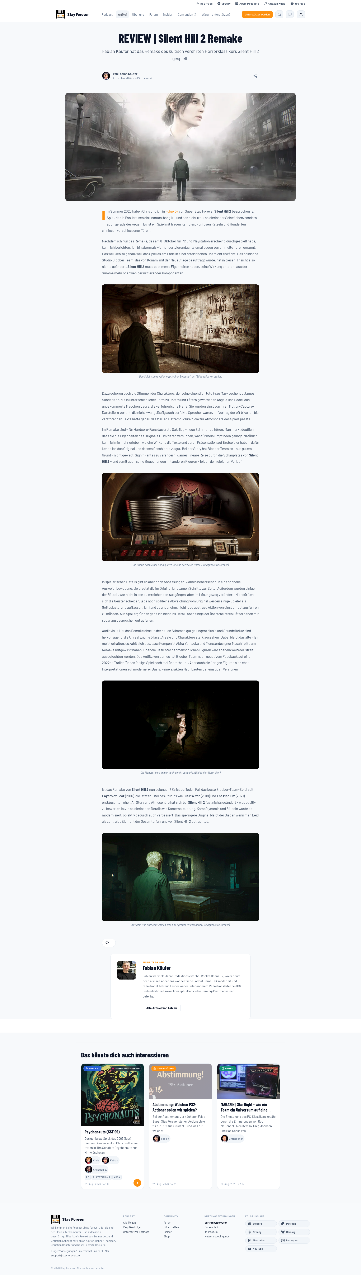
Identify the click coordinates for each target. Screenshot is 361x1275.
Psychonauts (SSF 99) (102, 1131)
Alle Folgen (129, 1222)
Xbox (117, 1177)
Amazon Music (277, 3)
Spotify (225, 3)
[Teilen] (255, 76)
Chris (96, 1160)
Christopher (236, 1138)
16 (107, 1184)
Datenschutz (212, 1227)
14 (243, 1184)
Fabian (114, 1160)
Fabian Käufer (157, 967)
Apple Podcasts (249, 3)
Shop (167, 1236)
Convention (185, 14)
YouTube (300, 3)
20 (175, 1184)
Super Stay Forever (127, 1068)
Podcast (107, 14)
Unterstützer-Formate (136, 1231)
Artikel (122, 14)
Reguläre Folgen (132, 1227)
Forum (153, 14)
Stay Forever (78, 14)
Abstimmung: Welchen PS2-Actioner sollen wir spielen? (175, 1107)
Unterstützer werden (257, 14)
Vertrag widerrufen (216, 1222)
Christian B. (100, 1169)
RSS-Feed (206, 3)
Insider (167, 14)
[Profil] (301, 14)
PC (87, 1177)
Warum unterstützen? (216, 14)
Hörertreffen (171, 1227)
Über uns (138, 14)
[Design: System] (290, 14)
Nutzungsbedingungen (218, 1236)
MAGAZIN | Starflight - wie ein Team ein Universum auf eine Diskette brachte (244, 1110)
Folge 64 (171, 211)
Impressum (211, 1231)
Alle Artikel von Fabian (161, 1008)
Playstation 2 (101, 1177)
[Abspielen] (137, 1183)
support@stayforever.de (65, 1255)
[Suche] (279, 14)
